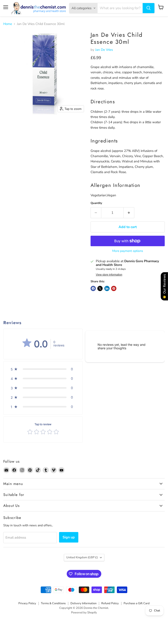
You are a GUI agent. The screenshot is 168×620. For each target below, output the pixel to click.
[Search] (148, 8)
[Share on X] (100, 288)
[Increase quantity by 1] (129, 212)
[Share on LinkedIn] (107, 288)
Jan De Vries (104, 49)
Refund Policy (110, 603)
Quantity (96, 203)
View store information (109, 274)
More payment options (127, 251)
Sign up (69, 537)
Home (7, 24)
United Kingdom (82, 557)
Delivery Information (83, 603)
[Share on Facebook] (93, 288)
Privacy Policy (27, 603)
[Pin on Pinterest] (113, 288)
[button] (43, 369)
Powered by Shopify (84, 613)
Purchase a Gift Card (137, 603)
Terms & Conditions (53, 603)
